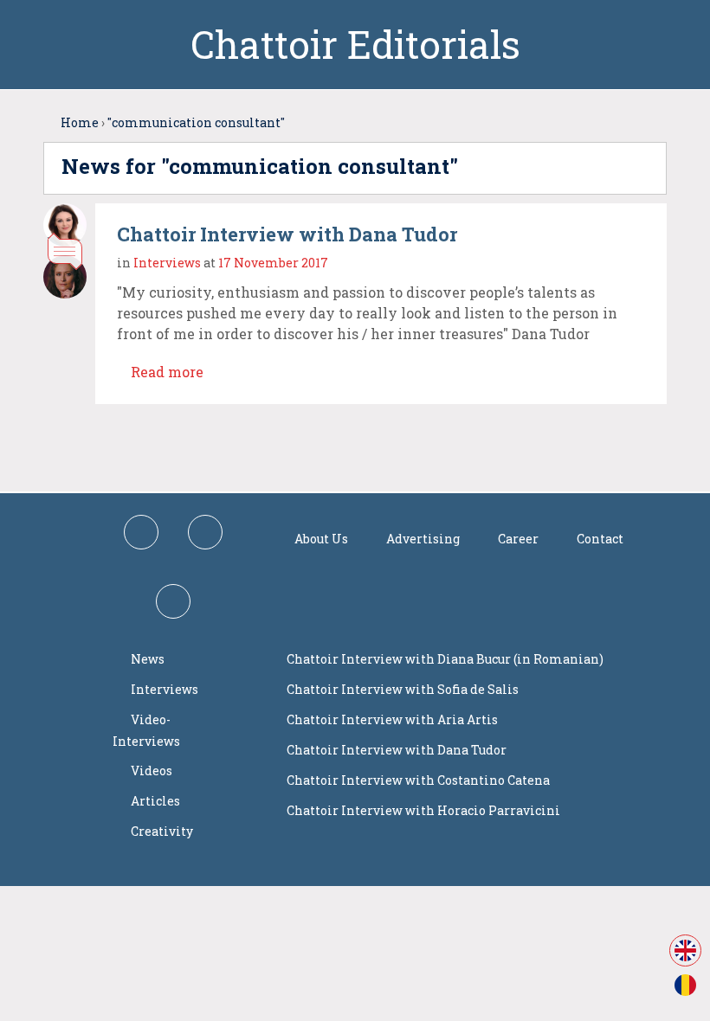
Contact (600, 538)
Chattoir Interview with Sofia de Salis (403, 689)
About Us (321, 538)
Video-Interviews (146, 730)
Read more (165, 372)
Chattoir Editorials (355, 44)
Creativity (162, 831)
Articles (155, 801)
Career (518, 538)
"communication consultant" (196, 122)
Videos (151, 770)
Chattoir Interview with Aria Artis (392, 719)
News (148, 659)
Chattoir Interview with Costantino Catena (418, 780)
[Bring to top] (608, 441)
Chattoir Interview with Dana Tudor (287, 234)
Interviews (167, 262)
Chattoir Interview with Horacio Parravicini (423, 810)
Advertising (423, 538)
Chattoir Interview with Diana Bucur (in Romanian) (445, 659)
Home (80, 122)
